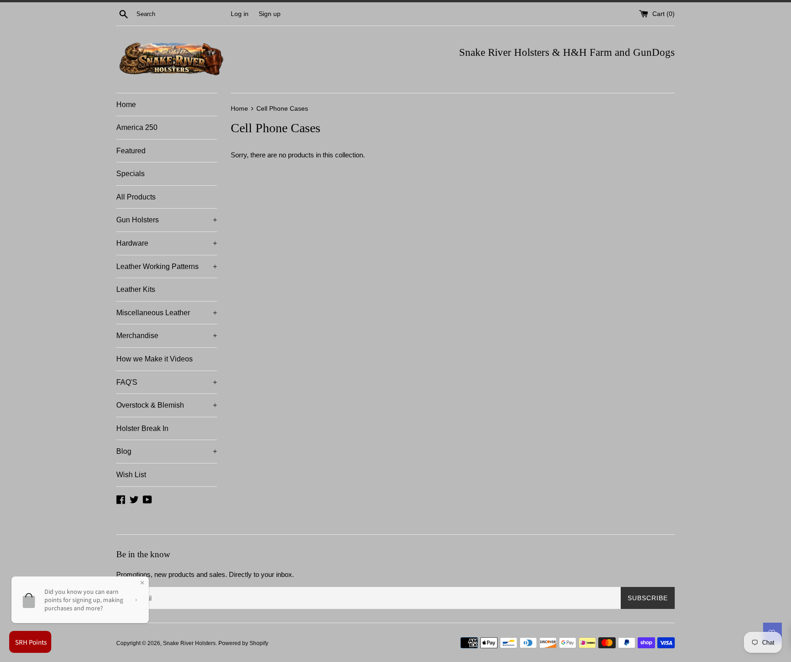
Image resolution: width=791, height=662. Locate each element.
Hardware (166, 243)
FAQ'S (166, 382)
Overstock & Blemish (166, 405)
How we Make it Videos (154, 359)
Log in (240, 14)
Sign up (270, 14)
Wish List (131, 475)
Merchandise (166, 335)
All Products (136, 197)
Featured (131, 151)
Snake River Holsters (189, 643)
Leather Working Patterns (166, 266)
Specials (130, 174)
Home (126, 104)
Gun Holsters (166, 220)
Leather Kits (135, 289)
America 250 (136, 127)
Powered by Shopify (243, 643)
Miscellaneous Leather (166, 313)
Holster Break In (142, 428)
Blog (166, 451)
